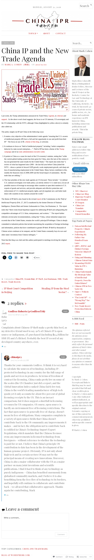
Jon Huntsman (50, 279)
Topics (32, 33)
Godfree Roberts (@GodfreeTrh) (26, 311)
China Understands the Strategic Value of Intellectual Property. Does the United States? (83, 277)
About (46, 33)
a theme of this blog (32, 142)
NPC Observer (81, 191)
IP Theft (39, 279)
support (4, 119)
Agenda (51, 116)
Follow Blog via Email (81, 140)
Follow (79, 169)
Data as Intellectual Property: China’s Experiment (83, 229)
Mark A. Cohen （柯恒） (18, 64)
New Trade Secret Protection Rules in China (83, 309)
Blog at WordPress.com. (15, 555)
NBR (59, 279)
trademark (41, 549)
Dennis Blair (29, 279)
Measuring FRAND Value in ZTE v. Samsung (83, 266)
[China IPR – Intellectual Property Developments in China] (47, 21)
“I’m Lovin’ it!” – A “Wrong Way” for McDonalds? (82, 300)
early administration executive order (32, 152)
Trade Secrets (14, 282)
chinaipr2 (16, 357)
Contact (61, 33)
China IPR (8, 43)
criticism (60, 116)
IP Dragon (79, 202)
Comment (61, 534)
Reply (65, 311)
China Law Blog (82, 194)
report (39, 199)
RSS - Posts (79, 323)
